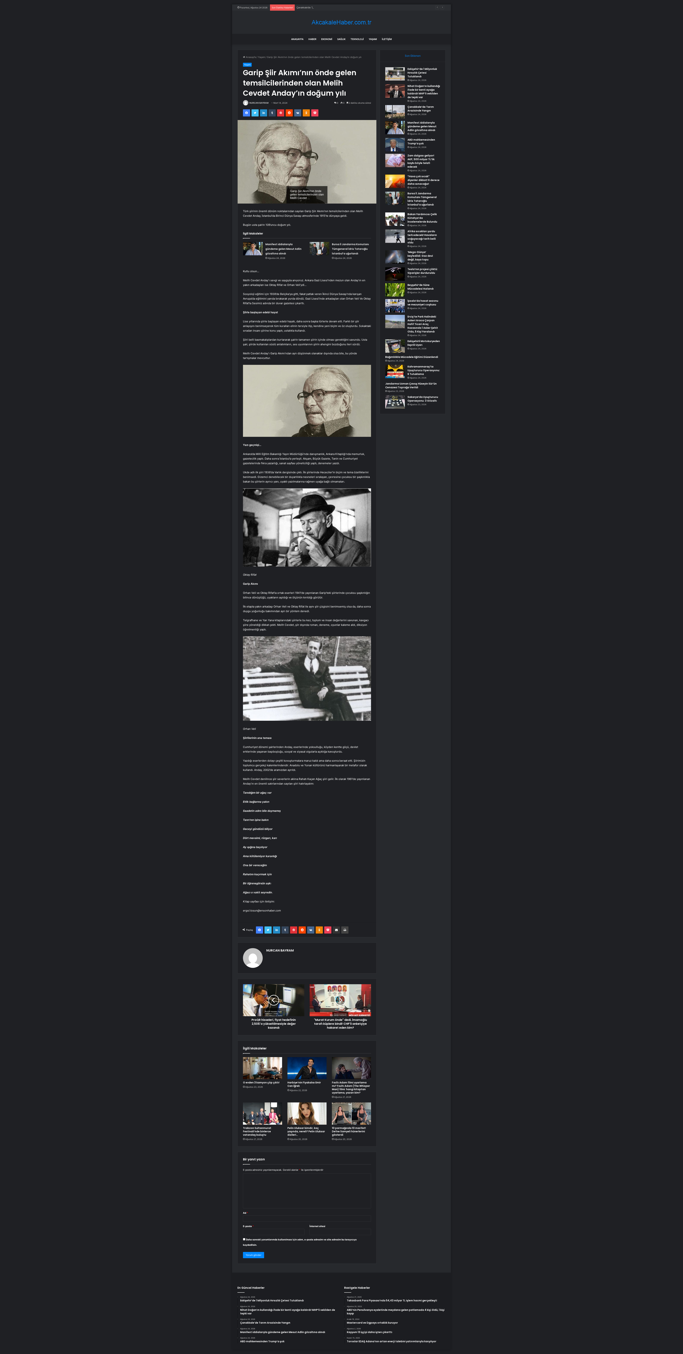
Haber (312, 39)
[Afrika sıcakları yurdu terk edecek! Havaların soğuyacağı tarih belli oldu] (395, 236)
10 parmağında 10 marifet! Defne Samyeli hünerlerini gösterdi (349, 1131)
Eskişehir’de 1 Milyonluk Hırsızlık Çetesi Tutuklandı (422, 72)
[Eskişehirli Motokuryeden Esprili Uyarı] (395, 346)
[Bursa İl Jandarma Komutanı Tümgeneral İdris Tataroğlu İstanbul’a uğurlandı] (319, 248)
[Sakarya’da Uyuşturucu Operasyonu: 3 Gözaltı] (395, 402)
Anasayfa (297, 39)
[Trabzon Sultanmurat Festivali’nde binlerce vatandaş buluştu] (262, 1113)
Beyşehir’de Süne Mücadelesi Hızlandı (420, 286)
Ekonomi (326, 39)
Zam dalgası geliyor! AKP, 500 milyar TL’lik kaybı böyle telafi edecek (421, 161)
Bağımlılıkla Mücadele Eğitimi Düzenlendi (411, 357)
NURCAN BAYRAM (259, 103)
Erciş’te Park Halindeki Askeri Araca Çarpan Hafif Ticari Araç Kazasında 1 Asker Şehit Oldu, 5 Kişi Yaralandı (422, 324)
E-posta (248, 1226)
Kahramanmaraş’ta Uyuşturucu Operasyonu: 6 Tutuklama (423, 370)
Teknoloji (357, 39)
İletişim (387, 39)
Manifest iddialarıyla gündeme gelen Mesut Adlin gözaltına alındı (332, 7)
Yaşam (373, 39)
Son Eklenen (413, 55)
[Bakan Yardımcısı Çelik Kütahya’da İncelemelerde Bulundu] (395, 219)
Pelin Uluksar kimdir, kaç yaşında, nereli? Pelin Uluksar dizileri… (306, 1131)
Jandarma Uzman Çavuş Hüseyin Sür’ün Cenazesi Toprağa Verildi (411, 385)
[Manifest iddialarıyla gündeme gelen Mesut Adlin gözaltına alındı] (253, 248)
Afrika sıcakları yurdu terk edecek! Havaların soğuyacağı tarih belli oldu (422, 237)
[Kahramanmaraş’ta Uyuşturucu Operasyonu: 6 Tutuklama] (395, 371)
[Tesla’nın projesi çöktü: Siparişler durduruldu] (395, 274)
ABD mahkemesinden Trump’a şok (421, 141)
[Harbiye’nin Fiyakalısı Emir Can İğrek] (307, 1068)
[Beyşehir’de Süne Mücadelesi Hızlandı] (395, 290)
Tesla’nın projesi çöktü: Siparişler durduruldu (422, 271)
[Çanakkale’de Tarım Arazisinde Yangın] (395, 111)
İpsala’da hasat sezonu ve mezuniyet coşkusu (422, 302)
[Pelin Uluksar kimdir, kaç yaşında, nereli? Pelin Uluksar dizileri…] (307, 1113)
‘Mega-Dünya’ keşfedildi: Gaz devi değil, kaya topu (420, 255)
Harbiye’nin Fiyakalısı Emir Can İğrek (304, 1084)
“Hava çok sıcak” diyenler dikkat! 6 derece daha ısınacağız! (423, 180)
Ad (245, 1212)
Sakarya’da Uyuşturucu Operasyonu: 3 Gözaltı (422, 399)
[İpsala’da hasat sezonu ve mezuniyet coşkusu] (395, 305)
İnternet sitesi (317, 1226)
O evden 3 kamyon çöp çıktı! (261, 1082)
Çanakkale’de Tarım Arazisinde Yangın (420, 108)
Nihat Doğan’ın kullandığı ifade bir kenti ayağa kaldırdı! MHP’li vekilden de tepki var (423, 91)
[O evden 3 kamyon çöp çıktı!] (262, 1068)
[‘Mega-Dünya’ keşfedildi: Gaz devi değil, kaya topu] (395, 257)
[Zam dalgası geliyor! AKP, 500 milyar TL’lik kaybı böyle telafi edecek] (395, 160)
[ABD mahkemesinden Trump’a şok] (395, 144)
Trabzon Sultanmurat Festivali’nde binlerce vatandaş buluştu (257, 1131)
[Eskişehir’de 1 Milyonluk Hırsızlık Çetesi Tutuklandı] (395, 74)
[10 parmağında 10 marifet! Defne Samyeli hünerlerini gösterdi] (351, 1113)
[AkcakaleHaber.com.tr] (341, 22)
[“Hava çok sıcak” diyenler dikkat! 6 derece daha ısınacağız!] (395, 181)
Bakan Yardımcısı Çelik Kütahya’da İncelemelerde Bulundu (422, 217)
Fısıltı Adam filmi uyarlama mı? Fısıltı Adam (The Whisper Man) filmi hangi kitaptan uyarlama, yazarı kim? (351, 1087)
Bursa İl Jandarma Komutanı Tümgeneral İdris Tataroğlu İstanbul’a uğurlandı (350, 248)
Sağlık (341, 39)
